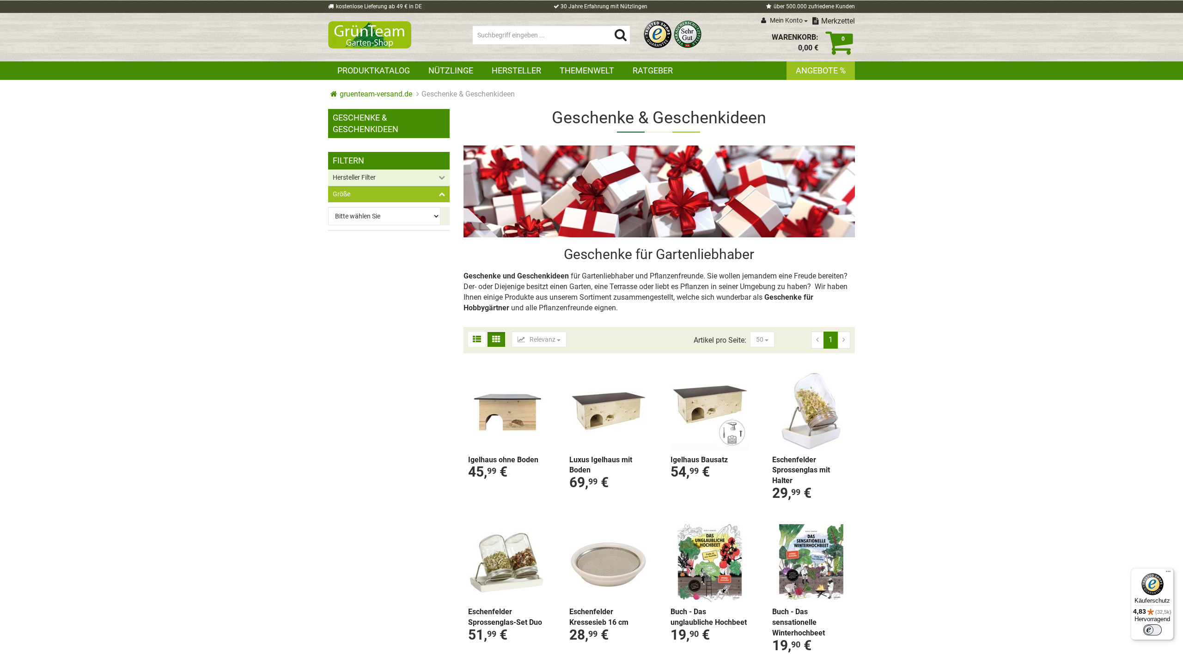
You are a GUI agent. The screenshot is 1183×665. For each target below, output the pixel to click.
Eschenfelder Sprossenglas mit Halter (801, 470)
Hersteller (516, 70)
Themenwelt (587, 70)
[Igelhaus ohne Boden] (507, 411)
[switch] (1152, 629)
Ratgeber (653, 70)
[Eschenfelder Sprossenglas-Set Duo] (507, 563)
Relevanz (542, 339)
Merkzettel (838, 21)
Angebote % (821, 70)
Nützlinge (450, 70)
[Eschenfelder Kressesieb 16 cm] (608, 563)
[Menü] (1168, 573)
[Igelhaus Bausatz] (710, 411)
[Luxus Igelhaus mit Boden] (608, 411)
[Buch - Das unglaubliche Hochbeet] (710, 563)
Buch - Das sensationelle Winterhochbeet (798, 622)
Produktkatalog (373, 70)
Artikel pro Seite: (720, 340)
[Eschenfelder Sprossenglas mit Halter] (811, 411)
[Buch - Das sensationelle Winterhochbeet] (811, 563)
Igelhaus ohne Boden (503, 459)
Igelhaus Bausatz (699, 459)
